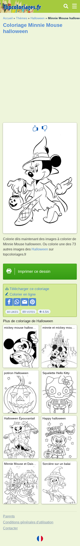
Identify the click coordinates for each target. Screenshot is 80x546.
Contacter (10, 528)
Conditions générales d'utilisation (28, 522)
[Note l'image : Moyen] (44, 129)
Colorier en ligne (23, 294)
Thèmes (21, 18)
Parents (9, 516)
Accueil (8, 18)
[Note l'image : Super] (35, 129)
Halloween (38, 18)
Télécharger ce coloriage (29, 289)
